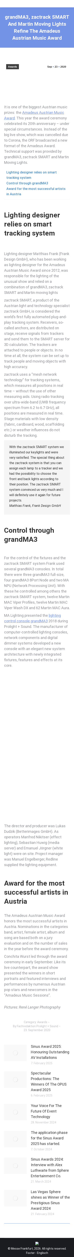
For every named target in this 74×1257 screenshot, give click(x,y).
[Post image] (15, 1053)
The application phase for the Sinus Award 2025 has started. (49, 1138)
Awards (12, 66)
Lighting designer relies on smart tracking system (31, 175)
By (35, 1026)
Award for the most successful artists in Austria (36, 191)
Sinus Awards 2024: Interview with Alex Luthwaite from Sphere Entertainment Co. (50, 1167)
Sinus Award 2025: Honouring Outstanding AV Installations (50, 1052)
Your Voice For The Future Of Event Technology (46, 1111)
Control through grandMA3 (27, 183)
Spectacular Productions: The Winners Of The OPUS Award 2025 (49, 1081)
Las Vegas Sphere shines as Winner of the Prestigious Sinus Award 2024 (50, 1200)
